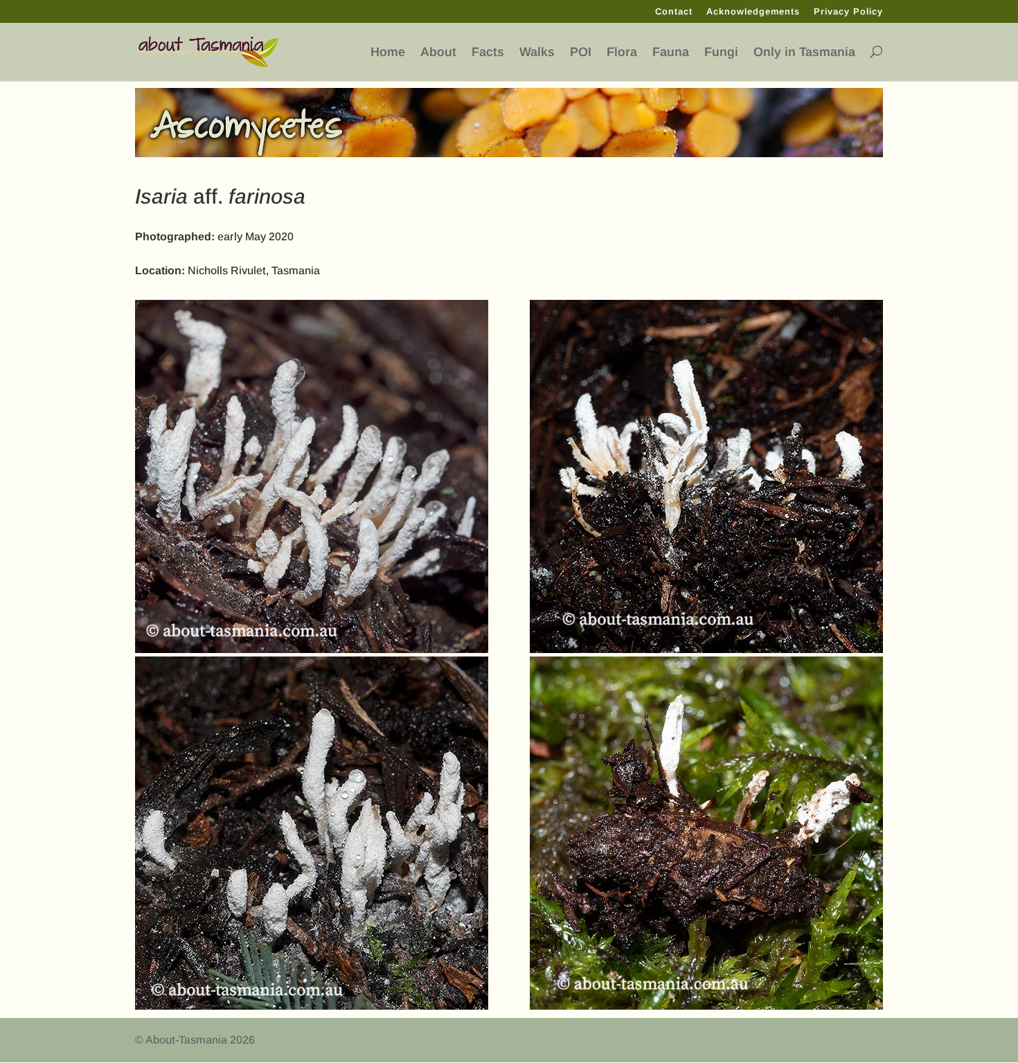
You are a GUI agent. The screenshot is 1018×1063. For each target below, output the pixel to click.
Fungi (721, 52)
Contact (674, 12)
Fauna (670, 52)
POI (580, 52)
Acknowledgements (753, 12)
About (438, 52)
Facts (488, 52)
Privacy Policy (848, 12)
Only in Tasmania (804, 52)
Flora (622, 52)
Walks (537, 52)
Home (387, 52)
